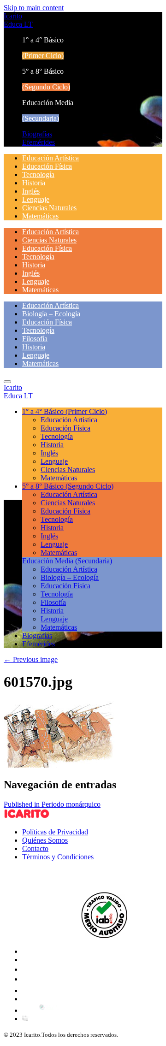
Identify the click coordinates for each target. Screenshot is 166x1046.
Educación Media (67, 561)
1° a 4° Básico (64, 411)
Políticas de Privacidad (55, 832)
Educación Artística (50, 158)
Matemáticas (40, 216)
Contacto (35, 848)
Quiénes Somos (45, 840)
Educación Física (47, 166)
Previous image (31, 659)
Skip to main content (34, 8)
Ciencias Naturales (49, 208)
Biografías (37, 134)
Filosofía (34, 339)
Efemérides (38, 142)
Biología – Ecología (51, 314)
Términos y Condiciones (58, 857)
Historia (33, 183)
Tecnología (38, 174)
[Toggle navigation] (7, 381)
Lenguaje (35, 199)
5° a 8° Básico (67, 486)
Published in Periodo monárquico (52, 804)
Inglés (31, 191)
